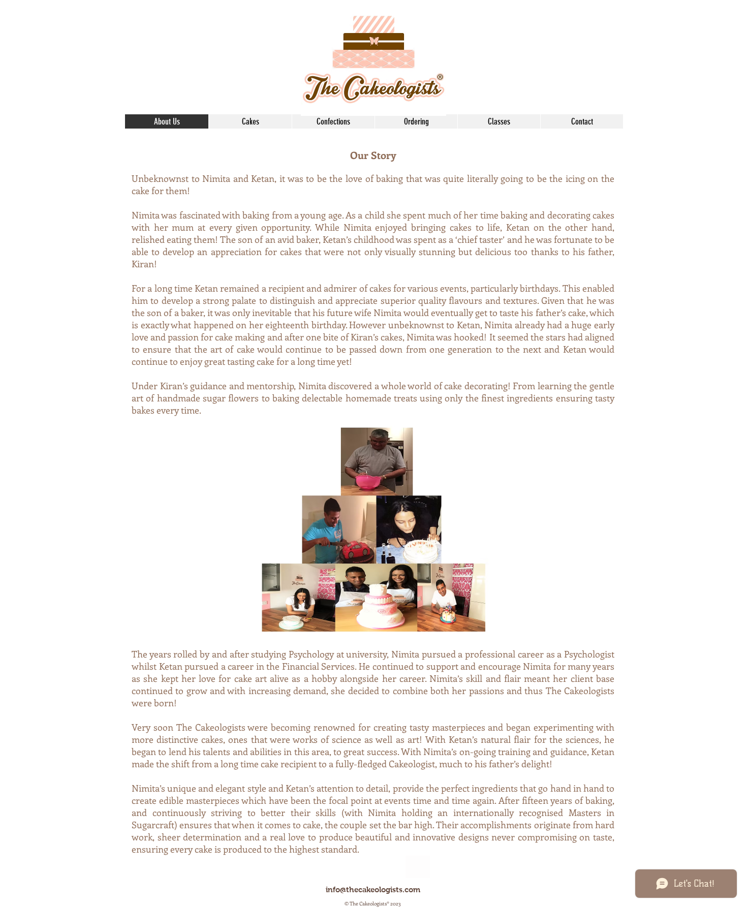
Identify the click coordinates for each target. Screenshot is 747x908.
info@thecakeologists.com (373, 889)
